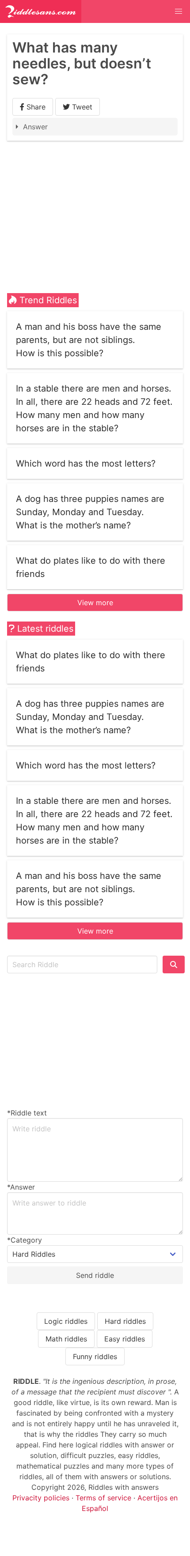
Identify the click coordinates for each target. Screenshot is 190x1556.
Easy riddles (124, 1338)
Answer (35, 126)
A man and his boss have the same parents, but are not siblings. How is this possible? (88, 339)
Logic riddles (65, 1321)
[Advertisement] (95, 207)
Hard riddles (125, 1321)
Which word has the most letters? (86, 463)
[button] (178, 11)
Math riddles (66, 1338)
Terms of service (103, 1497)
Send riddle (95, 1275)
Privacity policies (40, 1497)
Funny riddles (95, 1356)
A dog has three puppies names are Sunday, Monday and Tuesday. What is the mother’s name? (90, 512)
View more (95, 602)
